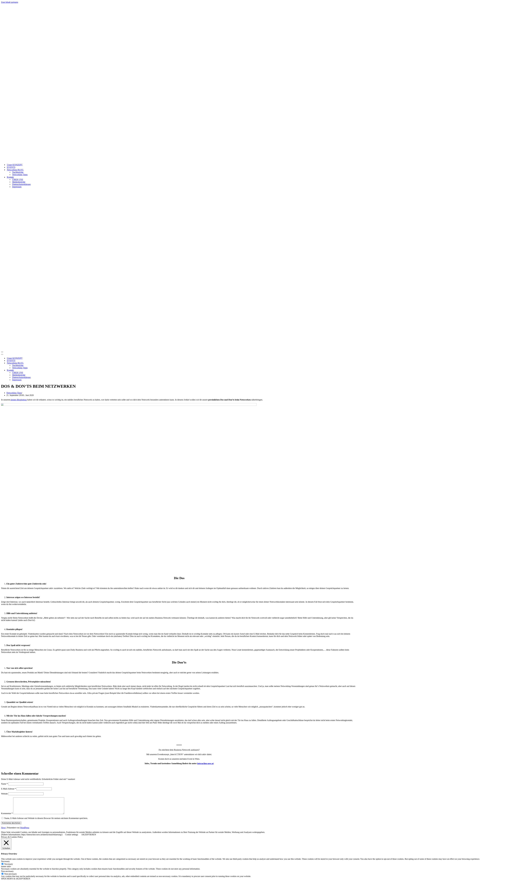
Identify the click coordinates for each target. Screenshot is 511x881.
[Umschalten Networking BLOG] (47, 363)
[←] (255, 82)
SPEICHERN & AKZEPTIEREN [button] (15, 879)
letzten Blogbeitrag (18, 400)
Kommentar (7, 813)
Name (4, 784)
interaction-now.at (205, 763)
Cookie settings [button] (71, 834)
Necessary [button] (5, 861)
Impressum (16, 187)
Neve (3, 828)
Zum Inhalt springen (9, 2)
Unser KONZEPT (14, 165)
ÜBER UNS (17, 179)
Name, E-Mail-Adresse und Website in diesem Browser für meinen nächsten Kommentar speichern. (46, 818)
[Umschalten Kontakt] (47, 370)
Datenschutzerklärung (21, 184)
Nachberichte (17, 172)
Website (4, 794)
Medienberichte (18, 182)
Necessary (8, 864)
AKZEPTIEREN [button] (88, 834)
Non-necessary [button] (7, 871)
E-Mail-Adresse (8, 789)
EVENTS (11, 167)
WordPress (24, 828)
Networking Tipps (20, 174)
